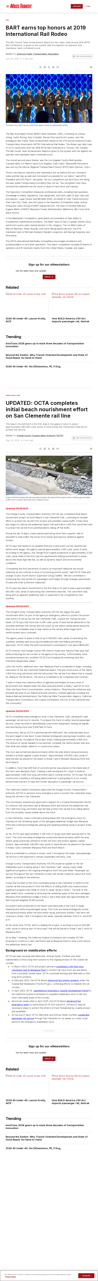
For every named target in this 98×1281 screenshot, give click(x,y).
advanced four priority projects (63, 980)
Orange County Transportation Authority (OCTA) (40, 435)
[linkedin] (45, 67)
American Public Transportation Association (38, 54)
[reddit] (53, 67)
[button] (7, 6)
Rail (7, 20)
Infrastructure (13, 395)
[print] (91, 67)
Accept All (86, 1276)
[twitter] (49, 67)
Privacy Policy (10, 1277)
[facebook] (40, 67)
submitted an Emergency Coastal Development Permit (61, 990)
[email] (57, 67)
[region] (49, 1275)
